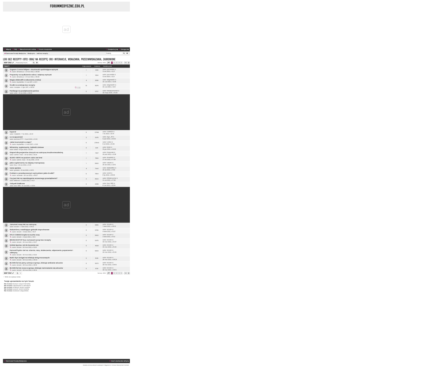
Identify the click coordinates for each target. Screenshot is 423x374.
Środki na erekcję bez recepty (22, 85)
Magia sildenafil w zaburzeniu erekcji (25, 80)
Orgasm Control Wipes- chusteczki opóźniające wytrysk (34, 69)
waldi (109, 173)
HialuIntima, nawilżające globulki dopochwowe (29, 230)
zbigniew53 (111, 80)
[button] (108, 62)
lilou (15, 165)
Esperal (13, 132)
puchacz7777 (18, 139)
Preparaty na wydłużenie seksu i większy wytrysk (31, 75)
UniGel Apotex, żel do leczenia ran (24, 245)
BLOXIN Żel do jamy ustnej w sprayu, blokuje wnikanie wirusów (36, 263)
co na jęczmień (16, 137)
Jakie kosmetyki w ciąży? (21, 142)
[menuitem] (14, 49)
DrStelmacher (111, 178)
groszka (16, 170)
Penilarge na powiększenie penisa (24, 91)
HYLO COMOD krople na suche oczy (25, 235)
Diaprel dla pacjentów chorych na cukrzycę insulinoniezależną (36, 152)
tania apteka (15, 168)
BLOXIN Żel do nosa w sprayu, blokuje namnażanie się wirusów (36, 268)
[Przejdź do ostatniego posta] (115, 69)
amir (15, 93)
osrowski (19, 175)
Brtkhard (17, 180)
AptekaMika (111, 168)
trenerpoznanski (112, 91)
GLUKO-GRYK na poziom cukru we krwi (26, 158)
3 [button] (116, 62)
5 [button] (121, 62)
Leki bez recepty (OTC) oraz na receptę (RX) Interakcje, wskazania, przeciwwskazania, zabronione (59, 59)
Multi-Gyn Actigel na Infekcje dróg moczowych (30, 258)
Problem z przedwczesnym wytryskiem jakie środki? (32, 173)
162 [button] (126, 62)
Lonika (109, 142)
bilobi (16, 149)
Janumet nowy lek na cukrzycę (23, 224)
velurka (109, 163)
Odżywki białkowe (17, 183)
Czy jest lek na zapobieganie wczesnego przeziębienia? (33, 178)
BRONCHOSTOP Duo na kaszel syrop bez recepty (30, 240)
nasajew (17, 87)
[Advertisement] (66, 326)
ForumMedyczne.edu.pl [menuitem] (67, 6)
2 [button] (114, 62)
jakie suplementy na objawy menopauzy (27, 163)
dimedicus (20, 72)
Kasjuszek (110, 152)
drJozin (16, 227)
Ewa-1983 (17, 186)
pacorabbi (110, 69)
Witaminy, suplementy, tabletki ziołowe (27, 147)
